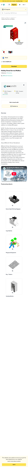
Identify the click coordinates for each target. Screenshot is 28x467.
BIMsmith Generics (7, 75)
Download (14, 66)
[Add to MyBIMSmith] (13, 205)
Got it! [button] (14, 464)
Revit (6, 57)
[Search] (2, 13)
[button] (9, 4)
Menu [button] (1, 4)
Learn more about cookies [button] (14, 461)
